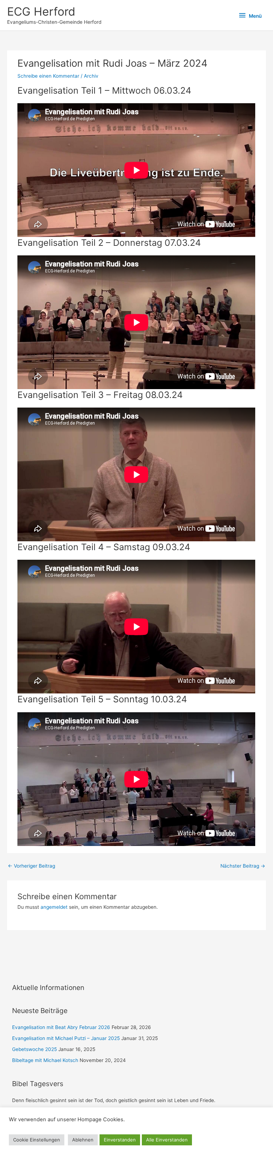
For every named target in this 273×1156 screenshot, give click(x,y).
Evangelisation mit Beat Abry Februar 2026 (61, 1027)
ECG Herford (41, 11)
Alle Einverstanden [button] (167, 1140)
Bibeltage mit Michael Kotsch (45, 1060)
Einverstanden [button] (120, 1140)
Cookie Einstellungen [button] (36, 1140)
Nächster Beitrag (242, 866)
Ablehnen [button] (82, 1140)
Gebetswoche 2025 (34, 1049)
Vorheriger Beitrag (31, 866)
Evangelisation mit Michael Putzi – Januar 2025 (66, 1038)
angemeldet (54, 907)
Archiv (91, 76)
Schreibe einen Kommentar (48, 76)
